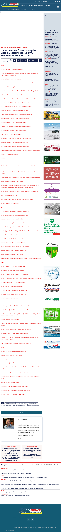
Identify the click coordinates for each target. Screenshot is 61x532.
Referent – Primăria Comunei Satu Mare (10, 319)
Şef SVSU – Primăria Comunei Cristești (10, 203)
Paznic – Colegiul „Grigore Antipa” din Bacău (11, 79)
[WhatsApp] (25, 60)
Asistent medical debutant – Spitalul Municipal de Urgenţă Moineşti (16, 126)
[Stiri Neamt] (10, 5)
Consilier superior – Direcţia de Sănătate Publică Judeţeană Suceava (16, 306)
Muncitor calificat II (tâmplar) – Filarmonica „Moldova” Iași (14, 215)
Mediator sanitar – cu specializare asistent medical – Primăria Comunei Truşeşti (19, 191)
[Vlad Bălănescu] (8, 428)
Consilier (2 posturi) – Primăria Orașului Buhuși (11, 69)
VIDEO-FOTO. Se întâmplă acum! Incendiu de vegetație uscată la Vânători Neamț (22, 488)
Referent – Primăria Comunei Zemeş (9, 154)
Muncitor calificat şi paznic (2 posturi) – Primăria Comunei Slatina (16, 329)
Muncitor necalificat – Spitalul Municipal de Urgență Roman (14, 274)
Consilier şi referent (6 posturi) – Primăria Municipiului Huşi (14, 386)
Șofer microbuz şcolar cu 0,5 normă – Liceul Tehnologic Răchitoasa (16, 106)
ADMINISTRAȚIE (48, 465)
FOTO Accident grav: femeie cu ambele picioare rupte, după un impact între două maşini (11, 458)
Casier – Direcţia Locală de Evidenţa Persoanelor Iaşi (13, 235)
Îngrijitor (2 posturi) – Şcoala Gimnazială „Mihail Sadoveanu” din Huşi (16, 363)
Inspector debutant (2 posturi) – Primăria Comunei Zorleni (14, 373)
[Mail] (18, 438)
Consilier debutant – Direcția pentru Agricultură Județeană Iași (15, 211)
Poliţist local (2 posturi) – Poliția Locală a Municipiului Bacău (14, 110)
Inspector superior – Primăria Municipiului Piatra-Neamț (13, 266)
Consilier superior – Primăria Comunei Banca (11, 359)
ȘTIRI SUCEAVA (45, 527)
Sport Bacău (48, 58)
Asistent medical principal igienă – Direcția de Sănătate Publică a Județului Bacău (19, 99)
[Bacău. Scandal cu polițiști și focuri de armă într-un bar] (52, 23)
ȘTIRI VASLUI (53, 527)
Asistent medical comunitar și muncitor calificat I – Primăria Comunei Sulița (18, 162)
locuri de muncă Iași (33, 403)
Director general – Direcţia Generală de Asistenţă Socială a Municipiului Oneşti (19, 83)
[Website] (20, 438)
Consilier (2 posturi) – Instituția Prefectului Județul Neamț (14, 290)
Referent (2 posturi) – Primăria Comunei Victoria (12, 239)
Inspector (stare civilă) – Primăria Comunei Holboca (13, 242)
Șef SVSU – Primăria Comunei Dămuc (9, 298)
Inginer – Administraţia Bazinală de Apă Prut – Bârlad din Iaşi (15, 227)
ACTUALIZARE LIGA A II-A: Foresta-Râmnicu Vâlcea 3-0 (32, 455)
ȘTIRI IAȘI (32, 527)
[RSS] (57, 2)
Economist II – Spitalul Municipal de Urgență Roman (12, 270)
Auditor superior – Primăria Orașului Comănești (12, 134)
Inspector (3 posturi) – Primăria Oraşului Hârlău (12, 219)
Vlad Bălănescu (5, 61)
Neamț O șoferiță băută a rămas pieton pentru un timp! (15, 495)
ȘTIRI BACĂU (17, 527)
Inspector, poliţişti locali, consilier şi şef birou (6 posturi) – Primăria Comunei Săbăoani (21, 278)
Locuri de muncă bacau (10, 403)
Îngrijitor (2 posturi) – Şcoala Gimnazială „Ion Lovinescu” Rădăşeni (16, 310)
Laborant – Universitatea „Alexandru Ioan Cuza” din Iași (13, 223)
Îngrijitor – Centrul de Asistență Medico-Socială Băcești (13, 351)
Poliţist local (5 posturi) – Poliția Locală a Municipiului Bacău (14, 142)
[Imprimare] (36, 60)
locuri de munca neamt (6, 405)
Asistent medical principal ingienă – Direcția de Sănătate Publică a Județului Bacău (19, 91)
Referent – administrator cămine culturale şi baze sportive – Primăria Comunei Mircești (21, 258)
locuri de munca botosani (22, 403)
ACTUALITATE (5, 47)
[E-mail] (33, 60)
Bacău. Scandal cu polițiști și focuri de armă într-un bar (51, 32)
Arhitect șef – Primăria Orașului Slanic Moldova (12, 87)
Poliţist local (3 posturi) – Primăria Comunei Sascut (12, 95)
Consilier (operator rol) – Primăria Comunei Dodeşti (13, 394)
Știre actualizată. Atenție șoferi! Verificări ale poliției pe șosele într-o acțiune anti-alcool (52, 48)
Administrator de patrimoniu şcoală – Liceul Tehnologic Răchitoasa (16, 114)
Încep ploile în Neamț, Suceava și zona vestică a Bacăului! (52, 41)
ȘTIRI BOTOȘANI (25, 527)
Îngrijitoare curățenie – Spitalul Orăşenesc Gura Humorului (14, 333)
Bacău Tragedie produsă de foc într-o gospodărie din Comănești (18, 492)
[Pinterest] (22, 60)
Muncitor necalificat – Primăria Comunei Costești (12, 254)
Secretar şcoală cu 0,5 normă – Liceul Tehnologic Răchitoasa (15, 118)
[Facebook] (55, 2)
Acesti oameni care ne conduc (27, 465)
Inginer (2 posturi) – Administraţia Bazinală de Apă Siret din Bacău (16, 102)
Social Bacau (22, 47)
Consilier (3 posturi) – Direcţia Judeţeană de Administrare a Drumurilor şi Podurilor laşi (21, 231)
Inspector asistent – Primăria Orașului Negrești (11, 355)
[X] (18, 60)
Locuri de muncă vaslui (6, 407)
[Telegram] (40, 60)
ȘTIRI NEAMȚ (38, 527)
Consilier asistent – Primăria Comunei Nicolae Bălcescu (13, 130)
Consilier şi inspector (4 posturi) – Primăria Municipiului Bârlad (15, 390)
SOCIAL (46, 51)
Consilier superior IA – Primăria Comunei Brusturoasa (13, 122)
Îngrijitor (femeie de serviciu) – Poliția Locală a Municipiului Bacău (16, 138)
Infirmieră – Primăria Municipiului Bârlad (10, 382)
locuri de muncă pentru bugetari (20, 405)
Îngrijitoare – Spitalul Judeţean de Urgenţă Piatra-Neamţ (13, 294)
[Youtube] (59, 2)
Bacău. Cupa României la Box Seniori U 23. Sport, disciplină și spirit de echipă (52, 56)
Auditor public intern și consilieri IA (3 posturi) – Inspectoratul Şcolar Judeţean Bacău (20, 150)
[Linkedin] (29, 60)
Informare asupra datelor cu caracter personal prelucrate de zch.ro (30, 517)
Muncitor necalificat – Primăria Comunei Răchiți (12, 181)
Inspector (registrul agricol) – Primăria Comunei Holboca (14, 250)
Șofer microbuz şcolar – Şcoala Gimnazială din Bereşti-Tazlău (15, 146)
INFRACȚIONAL (48, 36)
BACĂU (13, 47)
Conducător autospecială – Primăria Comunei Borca (13, 282)
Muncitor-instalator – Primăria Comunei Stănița (11, 286)
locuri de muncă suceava (33, 405)
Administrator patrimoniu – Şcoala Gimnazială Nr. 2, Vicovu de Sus (16, 343)
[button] (51, 1)
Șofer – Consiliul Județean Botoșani (9, 195)
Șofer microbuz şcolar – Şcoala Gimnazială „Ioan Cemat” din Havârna (17, 199)
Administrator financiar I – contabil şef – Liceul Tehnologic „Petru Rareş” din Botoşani (20, 177)
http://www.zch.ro (21, 421)
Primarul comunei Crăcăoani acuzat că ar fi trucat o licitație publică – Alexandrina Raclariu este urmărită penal (52, 64)
